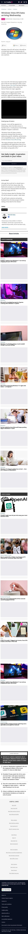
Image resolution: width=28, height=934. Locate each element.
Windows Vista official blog (13, 139)
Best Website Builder (14, 814)
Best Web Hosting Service (14, 811)
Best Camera (14, 864)
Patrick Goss (9, 19)
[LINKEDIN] (9, 217)
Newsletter (24, 45)
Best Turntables (14, 849)
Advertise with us (6, 913)
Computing (3, 9)
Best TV (14, 838)
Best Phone (14, 835)
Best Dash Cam (14, 867)
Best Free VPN (14, 808)
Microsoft (13, 85)
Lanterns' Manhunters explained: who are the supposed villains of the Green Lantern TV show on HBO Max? (15, 768)
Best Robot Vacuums (14, 873)
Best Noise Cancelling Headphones (14, 852)
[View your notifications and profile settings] (19, 2)
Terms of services (17, 167)
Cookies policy (5, 910)
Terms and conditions (7, 904)
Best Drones (14, 870)
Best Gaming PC (14, 826)
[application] (14, 108)
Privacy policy (5, 907)
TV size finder (12, 5)
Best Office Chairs (14, 858)
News (3, 19)
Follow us (16, 45)
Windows (15, 9)
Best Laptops (14, 820)
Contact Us (4, 901)
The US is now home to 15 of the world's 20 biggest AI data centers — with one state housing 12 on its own (14, 785)
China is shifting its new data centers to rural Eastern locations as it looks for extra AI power (14, 793)
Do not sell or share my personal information (12, 925)
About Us (4, 895)
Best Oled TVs (14, 840)
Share (5, 45)
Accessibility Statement (7, 919)
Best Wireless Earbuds (14, 855)
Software (9, 9)
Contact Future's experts (7, 898)
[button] (26, 2)
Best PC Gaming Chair (14, 829)
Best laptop (21, 5)
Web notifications (6, 916)
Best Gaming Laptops (14, 823)
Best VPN (14, 805)
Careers (3, 922)
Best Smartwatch (14, 843)
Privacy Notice (19, 169)
